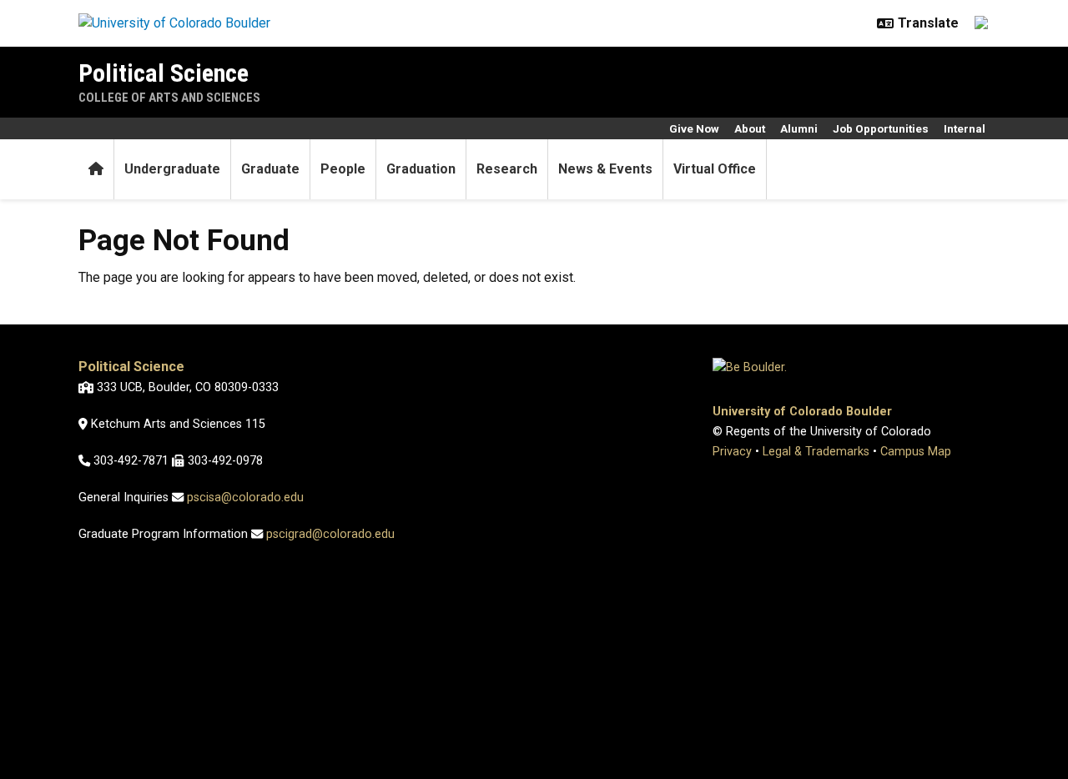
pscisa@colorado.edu (245, 497)
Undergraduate (172, 169)
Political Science (163, 73)
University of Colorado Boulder (802, 412)
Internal (964, 128)
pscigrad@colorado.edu (330, 534)
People (342, 169)
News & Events (605, 169)
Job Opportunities (881, 128)
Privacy (732, 452)
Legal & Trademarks (816, 452)
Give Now (694, 128)
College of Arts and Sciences (169, 97)
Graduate (270, 169)
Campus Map (915, 452)
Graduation (421, 169)
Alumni (799, 128)
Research (506, 169)
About (749, 128)
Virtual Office (714, 169)
